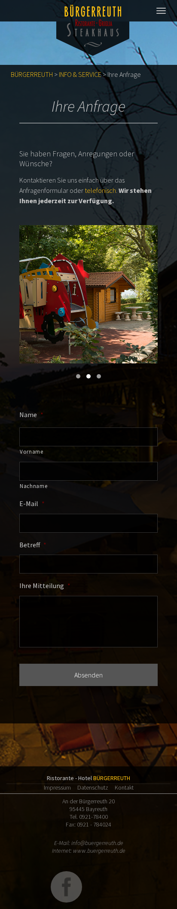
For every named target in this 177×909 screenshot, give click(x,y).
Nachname (33, 486)
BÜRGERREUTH (32, 74)
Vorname (31, 451)
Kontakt (124, 787)
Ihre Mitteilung (44, 585)
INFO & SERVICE (80, 74)
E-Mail (32, 503)
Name (31, 414)
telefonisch (100, 190)
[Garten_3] (88, 294)
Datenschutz (92, 787)
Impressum (57, 787)
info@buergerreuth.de (97, 843)
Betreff (32, 544)
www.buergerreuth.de (99, 850)
